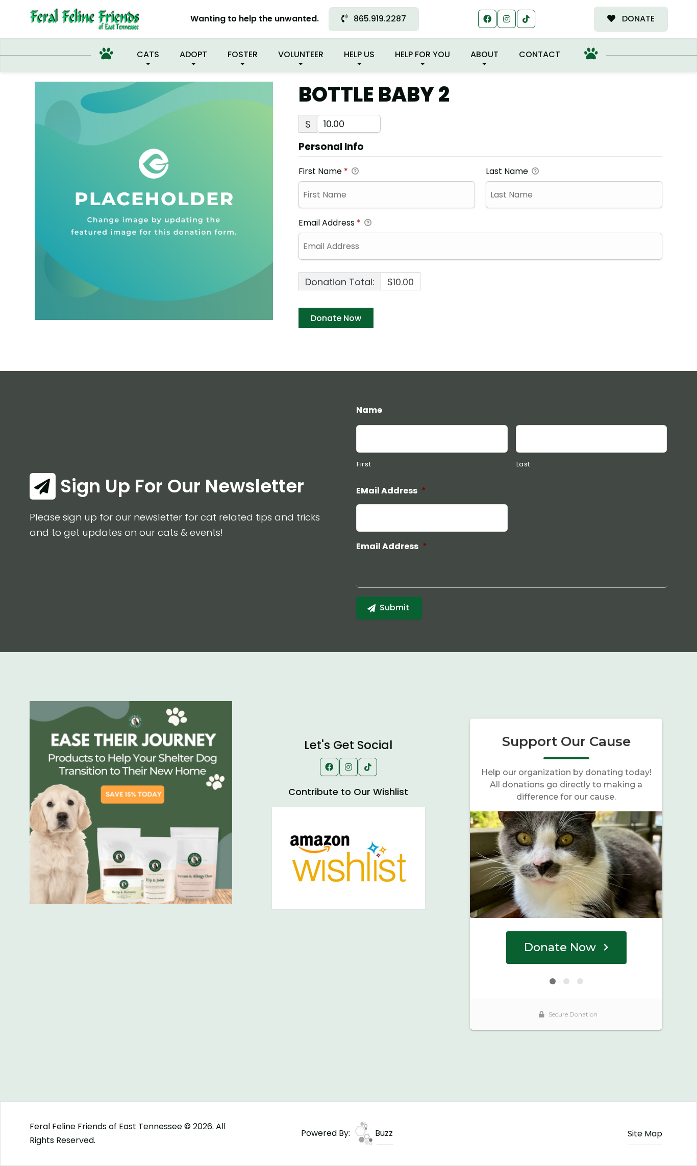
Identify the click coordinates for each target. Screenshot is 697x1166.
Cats (148, 54)
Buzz (383, 1133)
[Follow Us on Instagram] (506, 19)
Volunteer (300, 54)
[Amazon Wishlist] (348, 857)
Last (523, 464)
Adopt (193, 54)
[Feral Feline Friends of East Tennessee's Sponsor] (131, 802)
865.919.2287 (379, 18)
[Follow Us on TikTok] (526, 19)
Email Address (329, 223)
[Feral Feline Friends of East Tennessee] (84, 19)
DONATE (637, 18)
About (484, 54)
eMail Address (391, 491)
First (364, 464)
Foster (243, 54)
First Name (323, 171)
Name (369, 410)
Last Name (508, 171)
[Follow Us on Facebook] (487, 19)
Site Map (645, 1133)
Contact (539, 54)
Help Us (359, 54)
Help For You (422, 54)
